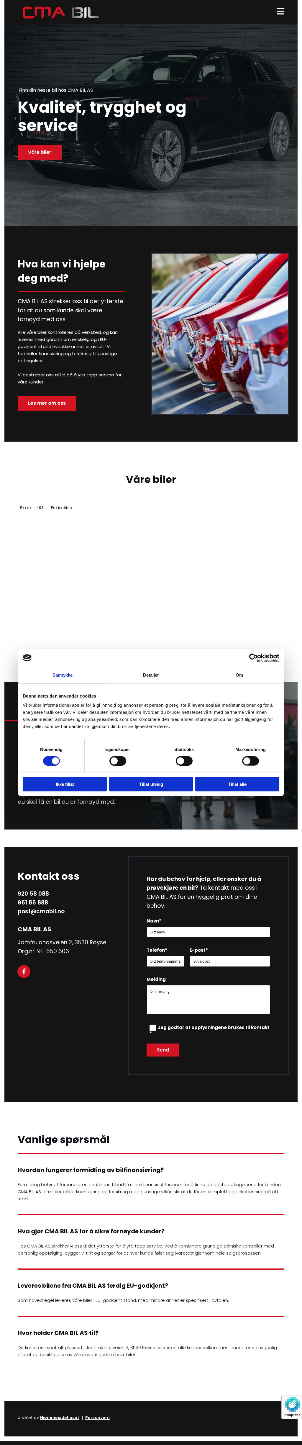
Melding (156, 979)
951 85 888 (33, 903)
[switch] (117, 760)
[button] (40, 152)
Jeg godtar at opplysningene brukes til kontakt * (210, 1030)
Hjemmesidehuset (59, 1417)
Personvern (97, 1417)
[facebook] (23, 971)
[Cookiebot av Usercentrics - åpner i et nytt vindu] (253, 657)
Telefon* (157, 950)
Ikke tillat (65, 784)
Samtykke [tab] (62, 674)
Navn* (154, 921)
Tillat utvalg (151, 784)
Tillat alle (237, 784)
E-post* (199, 950)
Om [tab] (239, 674)
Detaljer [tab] (151, 674)
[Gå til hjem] (59, 11)
